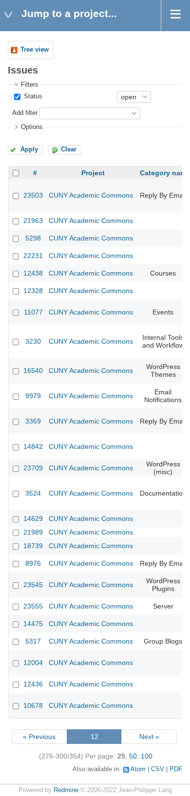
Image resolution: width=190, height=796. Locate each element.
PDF (176, 769)
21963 (33, 220)
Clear (68, 149)
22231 (33, 255)
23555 (33, 606)
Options (32, 127)
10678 (33, 705)
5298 (33, 238)
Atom (138, 769)
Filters (29, 84)
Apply (29, 149)
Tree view (34, 49)
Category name (165, 173)
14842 (33, 446)
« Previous (39, 736)
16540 (33, 370)
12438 (33, 273)
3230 (33, 341)
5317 (33, 641)
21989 (33, 532)
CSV (157, 769)
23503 (33, 195)
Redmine (66, 790)
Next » (149, 736)
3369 (33, 421)
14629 (33, 518)
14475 (33, 624)
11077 (33, 312)
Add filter (25, 113)
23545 (33, 585)
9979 (33, 396)
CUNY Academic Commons (91, 195)
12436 (33, 684)
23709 (33, 468)
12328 (33, 291)
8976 (33, 563)
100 (146, 756)
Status (32, 96)
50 (133, 756)
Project (93, 173)
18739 (33, 546)
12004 (33, 662)
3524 (33, 493)
